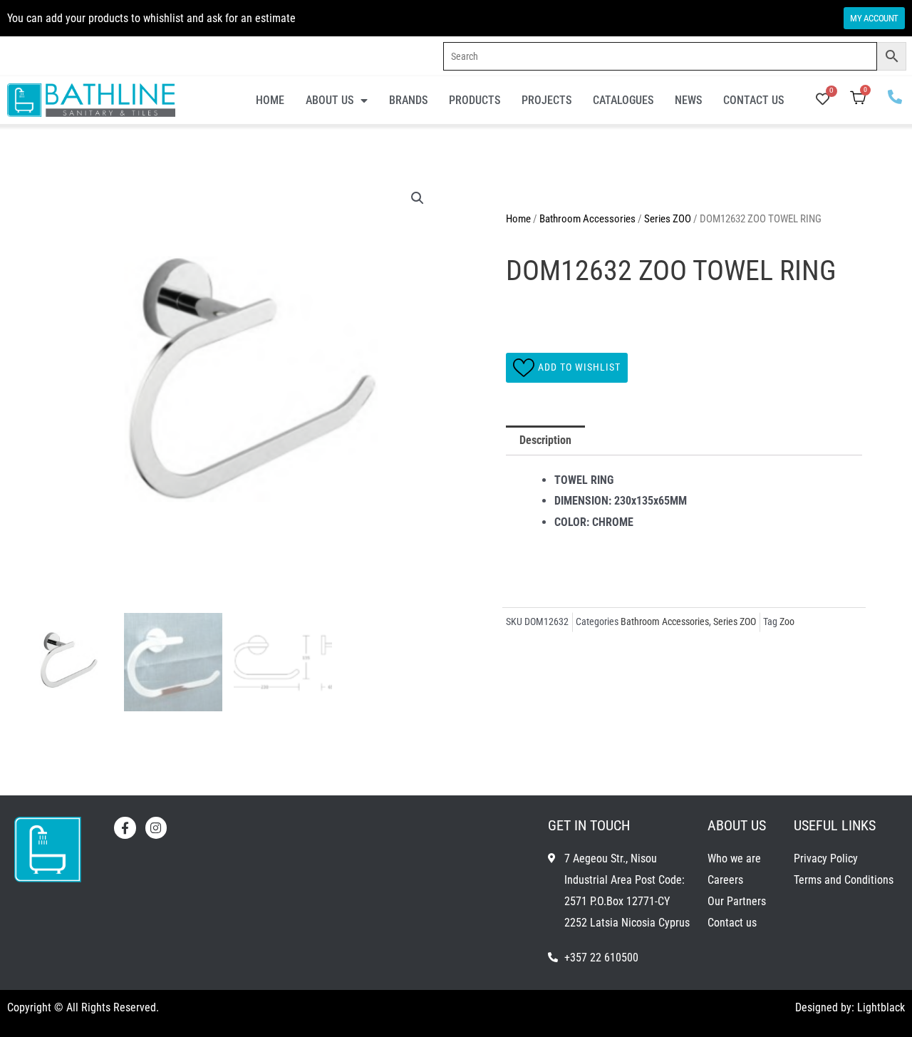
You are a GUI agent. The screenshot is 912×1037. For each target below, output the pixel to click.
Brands (408, 100)
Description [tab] (545, 440)
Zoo (786, 622)
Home (270, 100)
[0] (822, 100)
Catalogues (623, 100)
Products (474, 100)
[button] (417, 198)
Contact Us (753, 100)
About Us (329, 100)
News (688, 100)
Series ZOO (667, 218)
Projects (546, 100)
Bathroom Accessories (587, 218)
